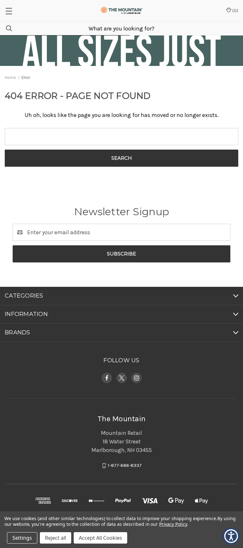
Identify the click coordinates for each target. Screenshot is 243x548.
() (234, 10)
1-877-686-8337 (125, 465)
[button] (8, 10)
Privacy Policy (173, 524)
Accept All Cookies (100, 537)
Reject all (55, 537)
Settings (22, 537)
